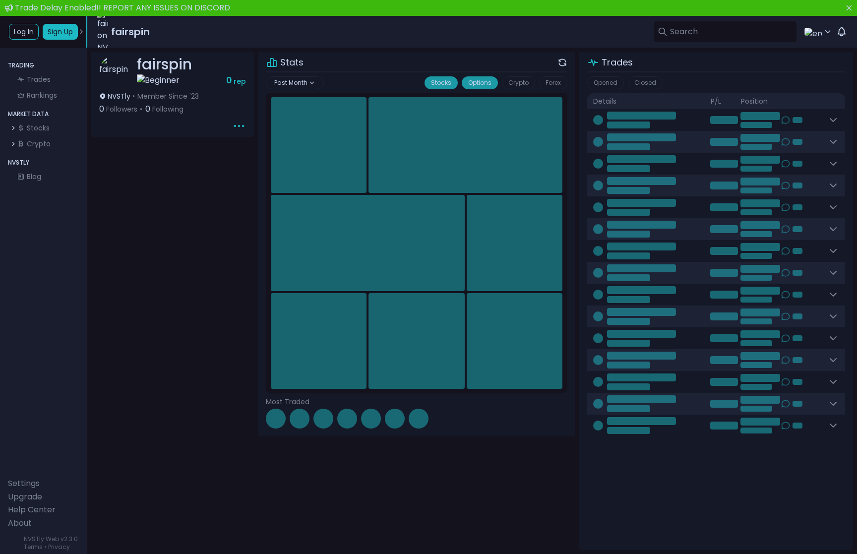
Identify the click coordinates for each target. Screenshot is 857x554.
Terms (33, 547)
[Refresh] (562, 62)
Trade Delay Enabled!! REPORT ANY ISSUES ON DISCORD (122, 7)
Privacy (59, 547)
